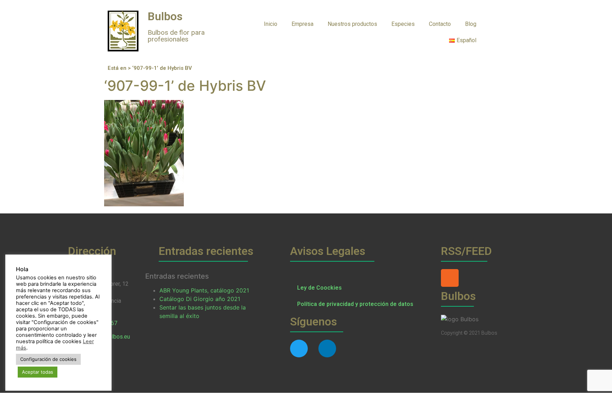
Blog (470, 24)
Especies (403, 24)
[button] (497, 23)
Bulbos (165, 16)
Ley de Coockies (319, 287)
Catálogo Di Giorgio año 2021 (199, 298)
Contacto (440, 24)
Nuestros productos (352, 24)
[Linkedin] (327, 348)
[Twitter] (299, 348)
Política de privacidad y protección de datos (355, 304)
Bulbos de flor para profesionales (176, 35)
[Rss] (450, 278)
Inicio (270, 24)
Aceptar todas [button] (37, 372)
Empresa (302, 24)
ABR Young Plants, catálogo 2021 (204, 290)
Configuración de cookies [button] (48, 359)
